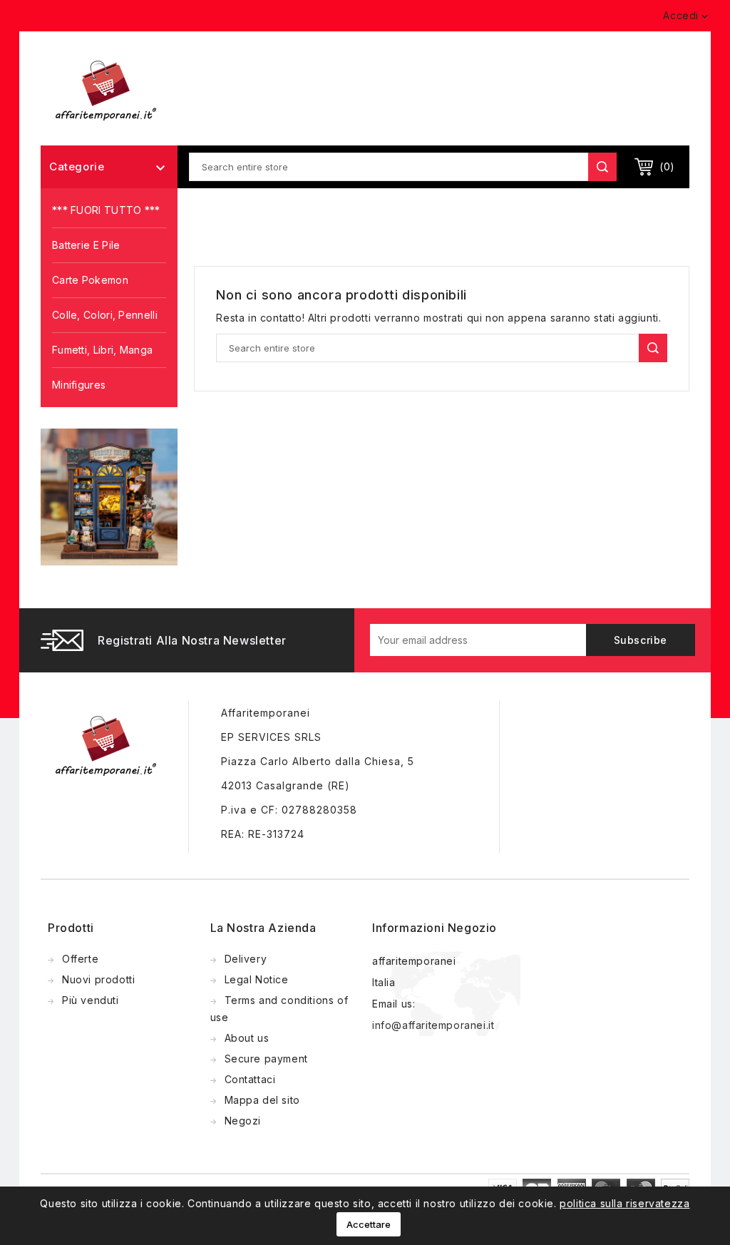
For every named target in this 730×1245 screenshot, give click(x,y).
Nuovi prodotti (98, 979)
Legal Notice (257, 979)
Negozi (243, 1121)
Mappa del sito (262, 1100)
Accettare (368, 1224)
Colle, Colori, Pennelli (105, 315)
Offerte (80, 959)
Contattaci (250, 1079)
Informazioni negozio (434, 928)
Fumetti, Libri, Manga (102, 350)
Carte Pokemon (90, 280)
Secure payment (266, 1058)
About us (247, 1038)
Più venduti (90, 1000)
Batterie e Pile (86, 245)
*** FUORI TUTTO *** (106, 210)
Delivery (246, 959)
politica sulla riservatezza (624, 1203)
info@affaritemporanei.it (433, 1025)
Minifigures (79, 385)
